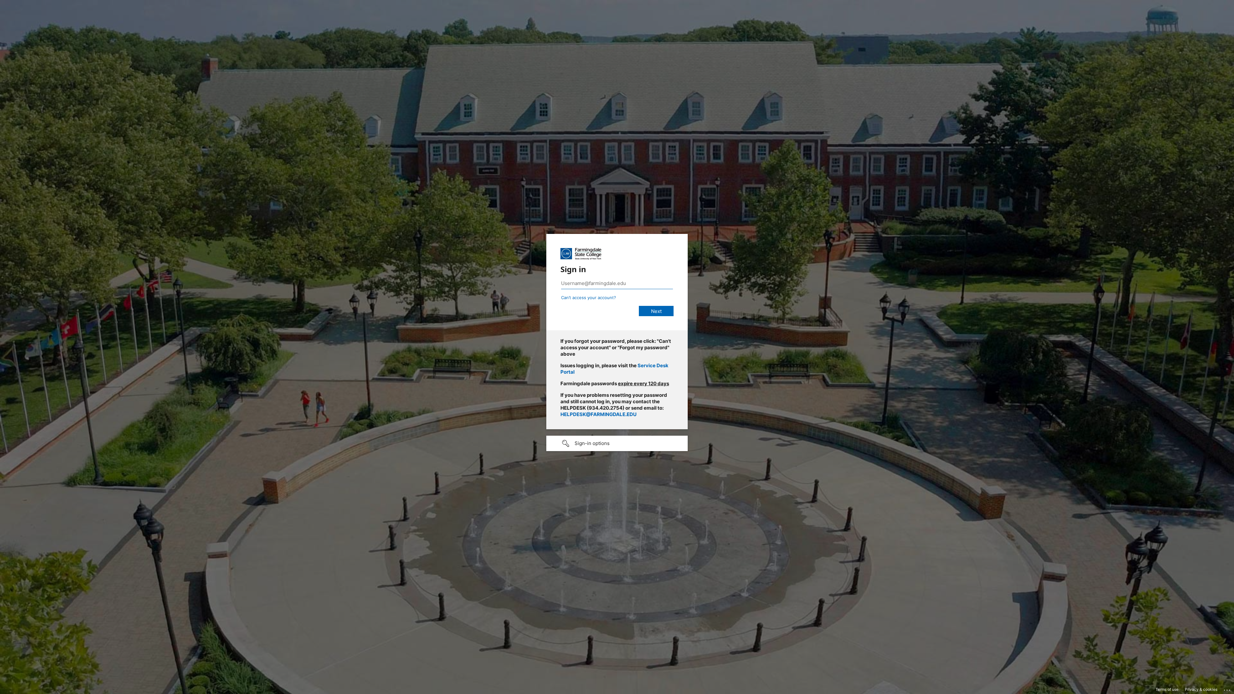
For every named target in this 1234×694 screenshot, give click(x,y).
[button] (617, 443)
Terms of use (1167, 689)
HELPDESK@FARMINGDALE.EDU (598, 414)
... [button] (1227, 688)
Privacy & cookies (1201, 689)
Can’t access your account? (588, 297)
